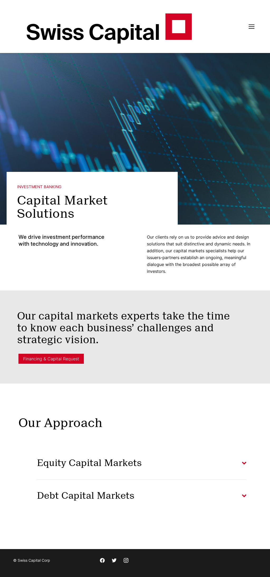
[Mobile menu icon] (251, 26)
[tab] (141, 463)
